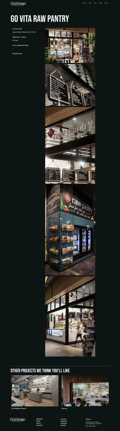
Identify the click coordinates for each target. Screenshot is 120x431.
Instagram (64, 421)
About (95, 3)
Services (84, 3)
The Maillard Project (18, 408)
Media (100, 3)
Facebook (64, 423)
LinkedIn (63, 425)
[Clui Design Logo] (18, 4)
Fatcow (64, 408)
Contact (106, 3)
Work (90, 3)
